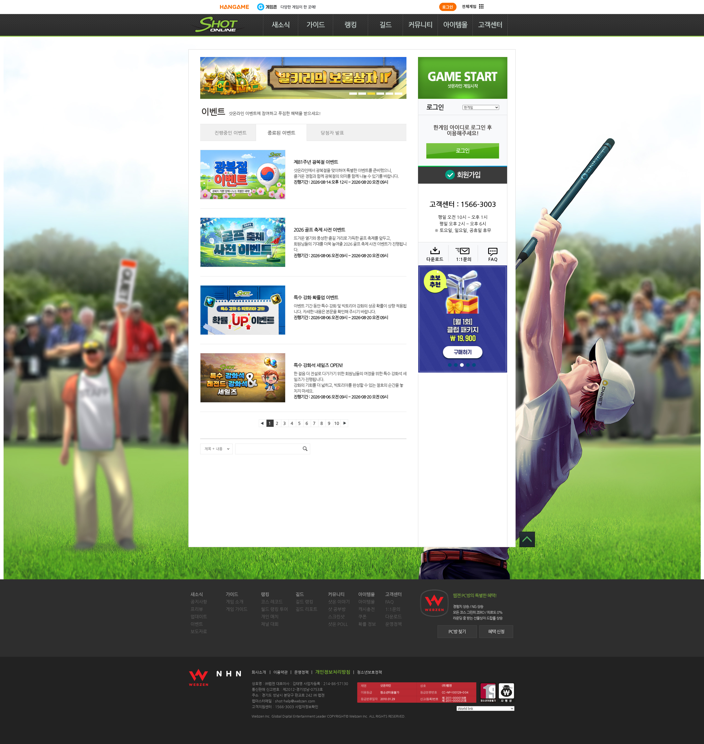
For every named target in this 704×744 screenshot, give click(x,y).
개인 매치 (270, 616)
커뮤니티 (420, 25)
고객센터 (490, 25)
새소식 (281, 25)
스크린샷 (336, 616)
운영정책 (393, 624)
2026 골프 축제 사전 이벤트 (319, 229)
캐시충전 (366, 609)
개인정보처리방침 (332, 672)
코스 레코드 (272, 601)
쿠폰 (362, 616)
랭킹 (351, 25)
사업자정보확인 (306, 707)
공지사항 (199, 601)
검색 (305, 449)
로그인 (462, 151)
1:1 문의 (462, 253)
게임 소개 (234, 601)
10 (336, 423)
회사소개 (259, 672)
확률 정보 (367, 624)
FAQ (492, 253)
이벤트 (197, 624)
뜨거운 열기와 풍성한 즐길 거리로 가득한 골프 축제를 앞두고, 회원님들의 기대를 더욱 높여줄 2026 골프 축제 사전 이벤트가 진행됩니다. (350, 244)
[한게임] (234, 7)
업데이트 (199, 616)
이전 (262, 423)
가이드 (316, 25)
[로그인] (448, 7)
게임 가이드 (237, 609)
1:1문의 (392, 609)
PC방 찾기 (457, 631)
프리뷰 (197, 609)
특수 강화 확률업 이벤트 (316, 297)
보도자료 (199, 631)
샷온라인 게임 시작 (462, 78)
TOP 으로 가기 (527, 539)
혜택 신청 (496, 631)
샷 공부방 (337, 609)
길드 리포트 (306, 609)
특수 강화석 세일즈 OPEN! (318, 365)
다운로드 (433, 253)
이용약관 (280, 672)
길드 (386, 25)
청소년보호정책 (369, 672)
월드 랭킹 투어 (274, 609)
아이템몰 (455, 25)
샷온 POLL (338, 624)
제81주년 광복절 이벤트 (316, 162)
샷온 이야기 (339, 601)
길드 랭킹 (304, 601)
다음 (344, 423)
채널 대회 (270, 624)
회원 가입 (462, 175)
